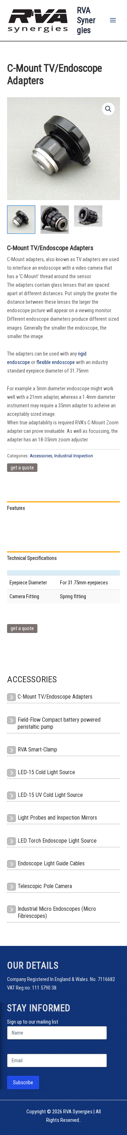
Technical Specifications (32, 558)
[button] (108, 109)
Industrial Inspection (73, 455)
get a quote (22, 467)
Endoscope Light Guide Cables (51, 863)
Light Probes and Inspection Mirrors (57, 817)
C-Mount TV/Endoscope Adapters (55, 696)
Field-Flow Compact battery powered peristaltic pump (59, 723)
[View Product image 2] (55, 219)
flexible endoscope (55, 362)
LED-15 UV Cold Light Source (50, 795)
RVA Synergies (86, 20)
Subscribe (23, 1082)
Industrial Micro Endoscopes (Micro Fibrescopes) (57, 912)
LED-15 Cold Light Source (46, 772)
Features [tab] (16, 508)
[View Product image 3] (88, 216)
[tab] (63, 558)
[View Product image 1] (21, 219)
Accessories (41, 455)
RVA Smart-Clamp (37, 749)
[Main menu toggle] (113, 20)
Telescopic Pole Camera (45, 886)
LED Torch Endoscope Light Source (57, 840)
